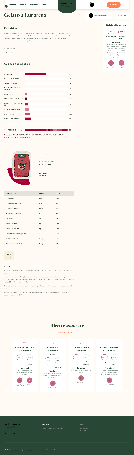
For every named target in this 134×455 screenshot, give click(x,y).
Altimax (55, 450)
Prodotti (12, 5)
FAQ (103, 5)
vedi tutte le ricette (66, 332)
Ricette (44, 5)
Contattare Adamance (84, 429)
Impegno (23, 5)
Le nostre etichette (49, 428)
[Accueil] (67, 4)
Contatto (113, 5)
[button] (9, 363)
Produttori (34, 5)
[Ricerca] (123, 5)
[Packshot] (21, 165)
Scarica (123, 15)
